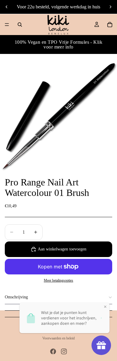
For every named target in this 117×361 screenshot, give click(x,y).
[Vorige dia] (6, 6)
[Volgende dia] (110, 6)
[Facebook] (53, 351)
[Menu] (7, 24)
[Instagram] (64, 351)
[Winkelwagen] (109, 24)
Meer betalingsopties (58, 281)
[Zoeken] (19, 24)
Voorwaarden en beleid (58, 338)
